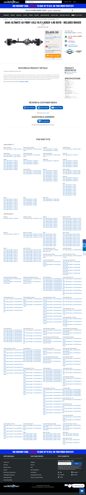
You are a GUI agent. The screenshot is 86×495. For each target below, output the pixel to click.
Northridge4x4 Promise (36, 475)
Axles (11, 19)
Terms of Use (47, 485)
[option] (43, 10)
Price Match (33, 472)
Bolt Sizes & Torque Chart (9, 472)
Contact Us (6, 462)
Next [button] (72, 10)
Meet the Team (7, 467)
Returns (32, 464)
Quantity (47, 41)
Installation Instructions (71, 72)
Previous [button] (14, 10)
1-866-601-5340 (56, 10)
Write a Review (68, 32)
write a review (46, 113)
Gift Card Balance (35, 469)
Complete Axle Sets (18, 19)
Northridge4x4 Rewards (9, 475)
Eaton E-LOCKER (24, 81)
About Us (6, 464)
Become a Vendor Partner (37, 477)
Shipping (33, 462)
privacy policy (65, 469)
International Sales (8, 480)
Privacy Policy (40, 485)
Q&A (73, 32)
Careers (5, 469)
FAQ (32, 467)
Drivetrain (6, 19)
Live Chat (50, 10)
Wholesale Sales (8, 477)
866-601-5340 (68, 1)
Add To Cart (54, 56)
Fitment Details (69, 73)
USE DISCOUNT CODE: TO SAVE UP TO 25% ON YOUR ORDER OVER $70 (43, 6)
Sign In (74, 1)
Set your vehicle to (75, 37)
